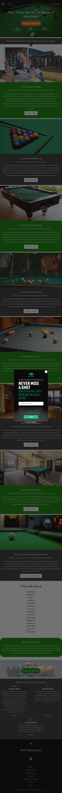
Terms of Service (37, 413)
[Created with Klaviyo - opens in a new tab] (31, 422)
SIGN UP (31, 417)
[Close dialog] (46, 371)
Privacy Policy (30, 413)
